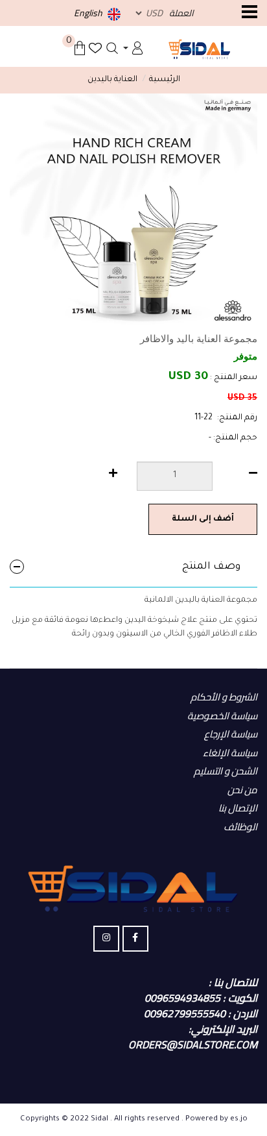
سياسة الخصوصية (222, 715)
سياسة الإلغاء (230, 752)
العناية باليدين (112, 79)
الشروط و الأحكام (224, 696)
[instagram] (106, 939)
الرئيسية (164, 79)
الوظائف (240, 826)
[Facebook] (135, 939)
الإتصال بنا (237, 807)
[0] (80, 48)
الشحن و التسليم (225, 770)
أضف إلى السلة (203, 519)
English (89, 13)
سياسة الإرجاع (230, 733)
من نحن (242, 789)
